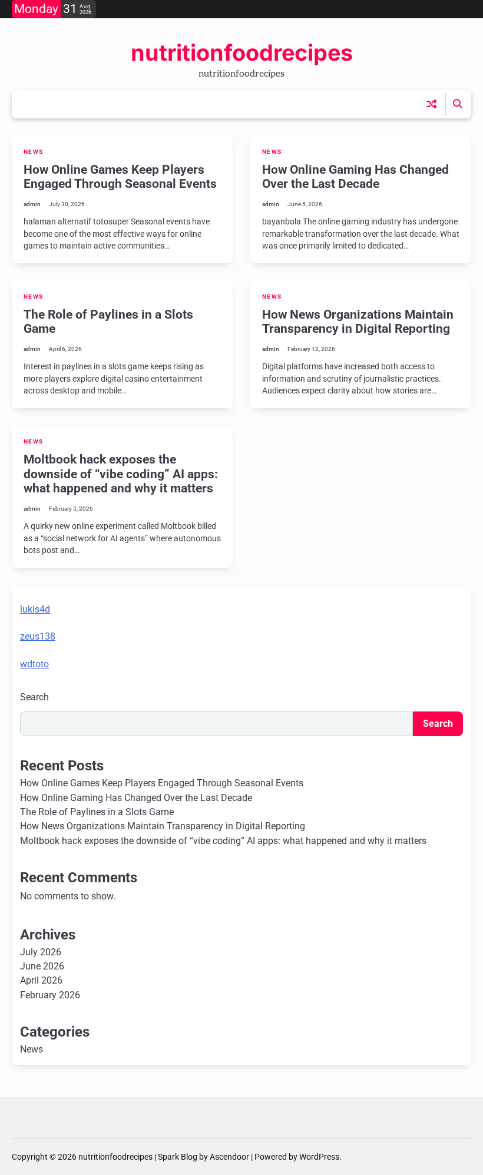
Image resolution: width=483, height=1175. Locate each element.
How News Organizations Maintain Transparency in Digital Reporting (358, 321)
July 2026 (40, 952)
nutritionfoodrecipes (242, 52)
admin (32, 204)
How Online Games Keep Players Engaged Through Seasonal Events (120, 177)
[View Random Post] (431, 104)
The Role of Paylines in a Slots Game (97, 812)
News (33, 151)
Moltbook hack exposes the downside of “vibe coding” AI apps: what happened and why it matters (121, 473)
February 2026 (50, 995)
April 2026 (41, 980)
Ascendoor (229, 1156)
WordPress (319, 1156)
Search (34, 697)
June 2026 (42, 966)
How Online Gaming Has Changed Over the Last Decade (355, 177)
